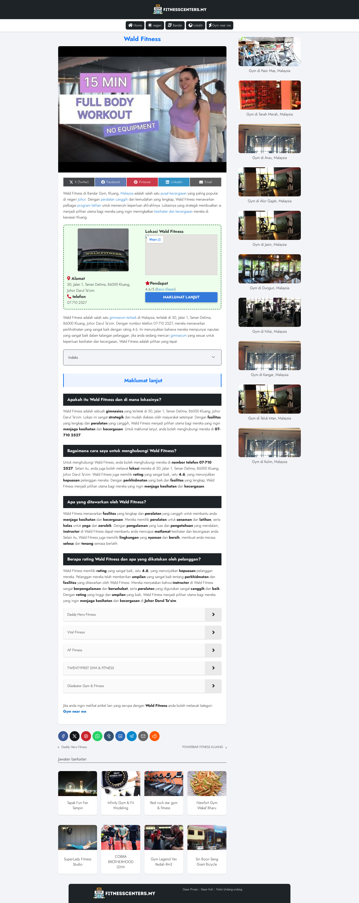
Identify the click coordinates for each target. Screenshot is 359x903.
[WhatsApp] (97, 736)
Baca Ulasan (165, 289)
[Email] (143, 736)
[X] (75, 736)
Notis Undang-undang (229, 889)
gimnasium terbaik (122, 317)
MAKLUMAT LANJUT (181, 297)
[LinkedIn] (120, 736)
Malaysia (126, 193)
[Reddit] (155, 736)
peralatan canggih (114, 199)
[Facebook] (63, 736)
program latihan (89, 205)
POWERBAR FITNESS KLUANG (202, 747)
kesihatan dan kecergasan (173, 211)
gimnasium (179, 335)
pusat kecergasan (174, 193)
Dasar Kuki (207, 889)
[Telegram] (132, 736)
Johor (82, 199)
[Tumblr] (109, 736)
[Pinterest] (86, 736)
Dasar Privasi (190, 889)
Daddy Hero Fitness (74, 747)
